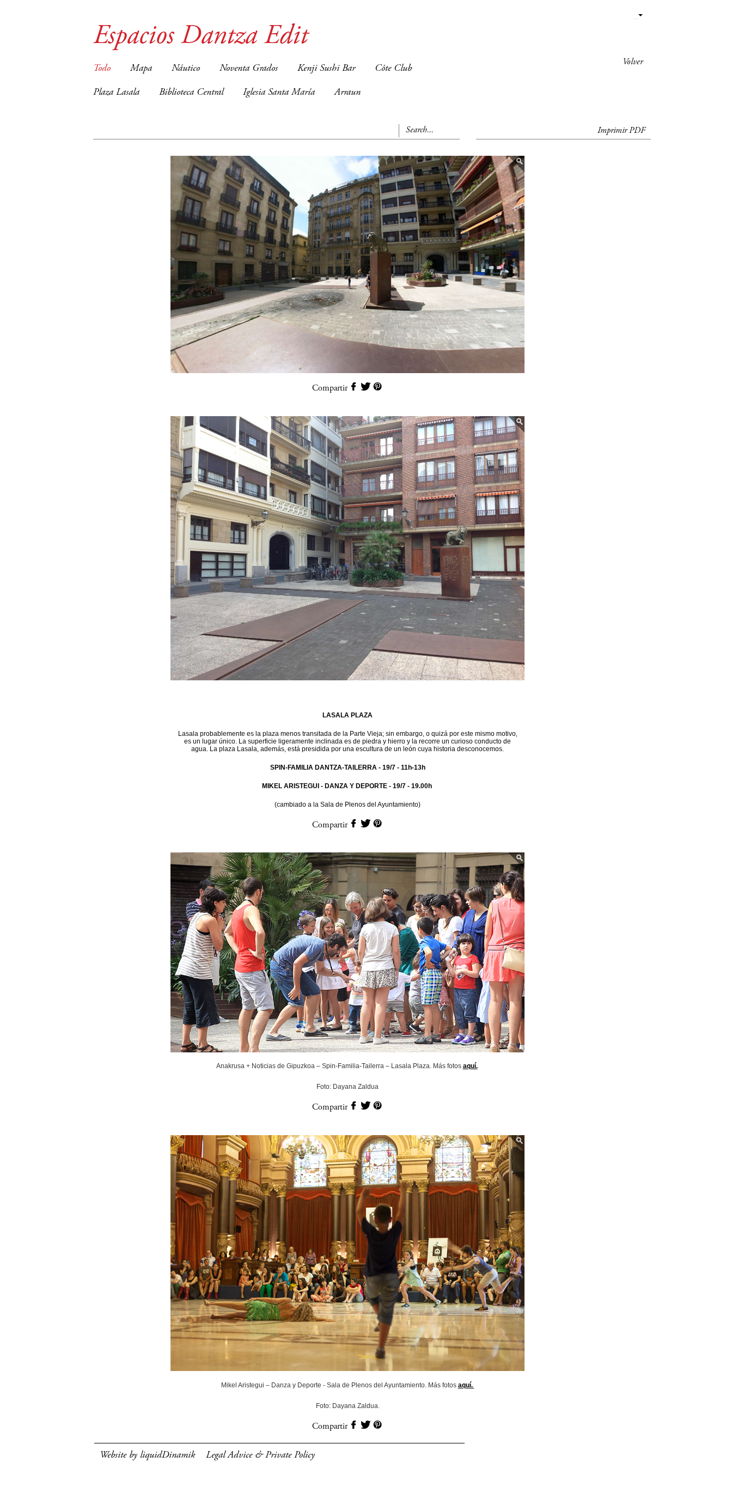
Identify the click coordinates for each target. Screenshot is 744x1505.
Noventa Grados (248, 69)
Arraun (347, 93)
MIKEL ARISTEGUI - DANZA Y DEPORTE (324, 786)
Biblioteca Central (191, 93)
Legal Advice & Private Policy (260, 1455)
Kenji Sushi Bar (326, 69)
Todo (102, 69)
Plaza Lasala (116, 93)
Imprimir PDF (621, 130)
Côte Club (393, 69)
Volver (633, 62)
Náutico (186, 69)
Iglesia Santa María (279, 93)
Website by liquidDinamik (147, 1455)
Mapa (141, 69)
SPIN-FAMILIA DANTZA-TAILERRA (323, 767)
